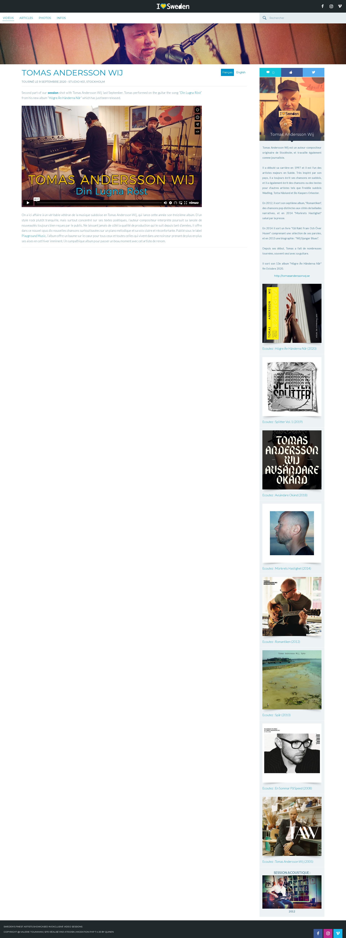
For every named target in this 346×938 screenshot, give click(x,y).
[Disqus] (134, 294)
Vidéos (8, 18)
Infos (61, 18)
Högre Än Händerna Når (65, 98)
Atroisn (69, 931)
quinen (109, 931)
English (240, 72)
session (53, 93)
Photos (45, 18)
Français (227, 72)
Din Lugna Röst (190, 93)
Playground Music (34, 236)
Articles (26, 18)
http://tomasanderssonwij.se (292, 275)
